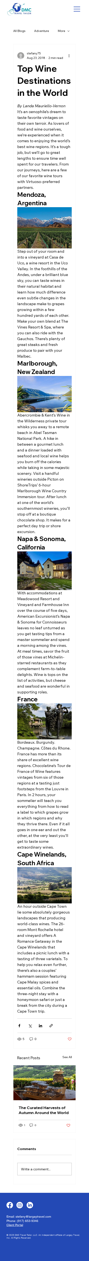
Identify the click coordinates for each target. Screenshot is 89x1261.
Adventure (41, 31)
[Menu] (77, 9)
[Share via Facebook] (19, 1026)
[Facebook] (9, 1205)
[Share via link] (51, 1026)
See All (67, 1057)
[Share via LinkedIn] (40, 1026)
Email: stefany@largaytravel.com (28, 1216)
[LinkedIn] (30, 1205)
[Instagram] (19, 1205)
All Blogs (19, 31)
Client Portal (14, 1225)
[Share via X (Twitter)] (30, 1026)
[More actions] (69, 55)
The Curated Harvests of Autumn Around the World (44, 1110)
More (61, 31)
